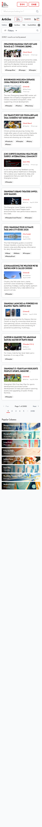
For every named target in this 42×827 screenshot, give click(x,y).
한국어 (22, 4)
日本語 (33, 4)
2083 (33, 411)
